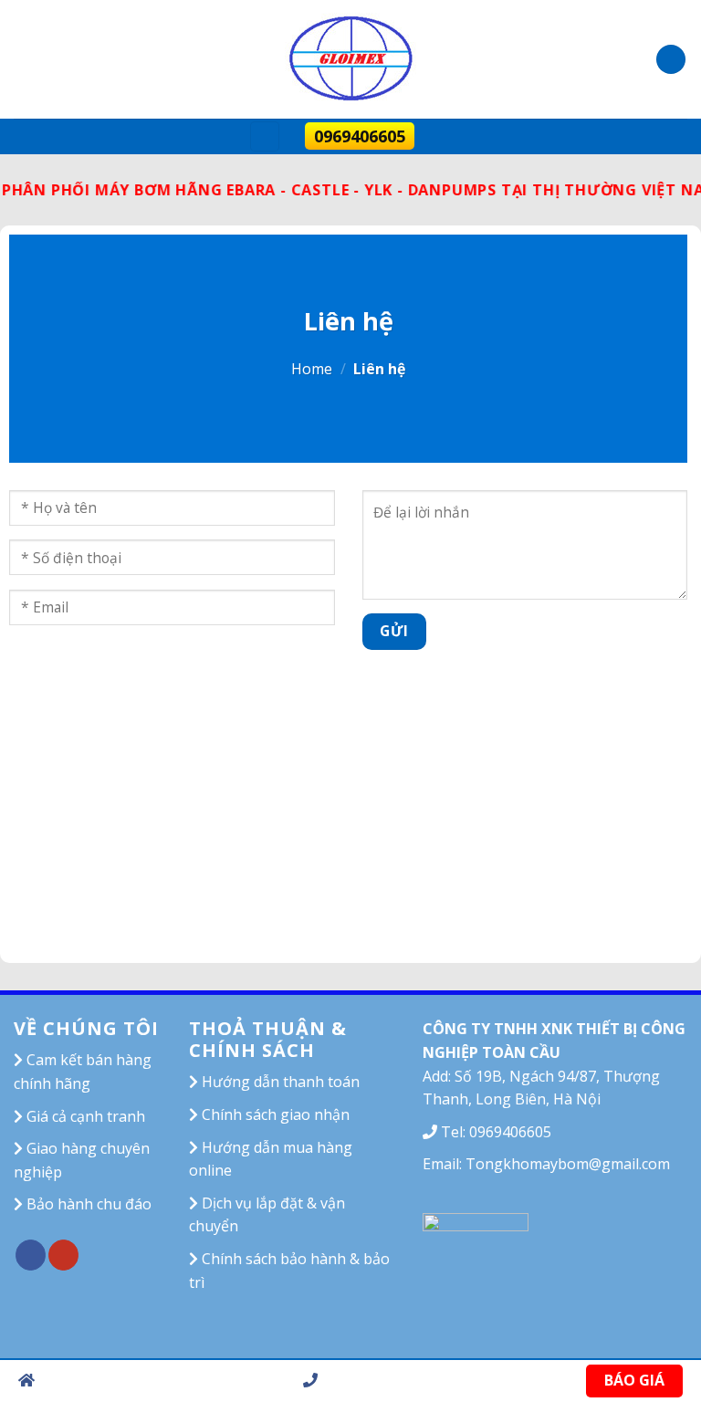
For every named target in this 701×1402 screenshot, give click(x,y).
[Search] (445, 136)
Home (311, 369)
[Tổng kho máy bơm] (350, 59)
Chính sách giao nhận (274, 1114)
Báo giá (634, 1380)
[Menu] (264, 136)
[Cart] (670, 60)
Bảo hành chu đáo (87, 1204)
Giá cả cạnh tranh (84, 1116)
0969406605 (359, 136)
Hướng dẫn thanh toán (279, 1082)
